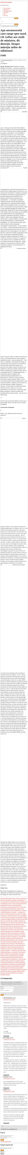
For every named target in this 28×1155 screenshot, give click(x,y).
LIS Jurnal (6, 9)
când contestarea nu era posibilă (16, 915)
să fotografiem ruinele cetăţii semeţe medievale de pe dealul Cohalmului (12, 967)
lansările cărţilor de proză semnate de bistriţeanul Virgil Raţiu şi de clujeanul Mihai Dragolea (14, 939)
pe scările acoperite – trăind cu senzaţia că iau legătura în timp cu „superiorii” (13, 950)
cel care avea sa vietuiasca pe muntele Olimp (14, 917)
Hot (4, 14)
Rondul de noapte (6, 966)
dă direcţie (22, 921)
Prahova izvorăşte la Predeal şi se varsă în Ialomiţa (13, 961)
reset (2, 1150)
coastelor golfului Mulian (8, 919)
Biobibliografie (7, 11)
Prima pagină (7, 8)
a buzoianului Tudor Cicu (8, 898)
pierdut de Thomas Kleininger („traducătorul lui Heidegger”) (12, 958)
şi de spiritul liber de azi (11, 973)
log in (2, 1139)
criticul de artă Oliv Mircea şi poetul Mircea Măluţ (14, 920)
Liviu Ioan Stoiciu (6, 2)
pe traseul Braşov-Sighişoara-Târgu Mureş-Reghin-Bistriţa (13, 953)
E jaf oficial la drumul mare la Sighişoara (14, 930)
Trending (5, 12)
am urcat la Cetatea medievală (17, 903)
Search (16, 18)
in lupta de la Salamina (13, 935)
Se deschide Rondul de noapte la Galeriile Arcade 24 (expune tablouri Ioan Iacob (14, 971)
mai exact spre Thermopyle (15, 943)
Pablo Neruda (18, 948)
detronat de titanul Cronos (16, 924)
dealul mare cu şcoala (7, 922)
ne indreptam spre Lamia (13, 944)
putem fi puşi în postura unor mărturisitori (13, 964)
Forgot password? (6, 1141)
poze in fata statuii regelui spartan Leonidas (13, 960)
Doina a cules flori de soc (16, 929)
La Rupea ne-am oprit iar (18, 936)
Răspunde (6, 1036)
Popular (5, 15)
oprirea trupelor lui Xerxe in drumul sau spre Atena (12, 947)
